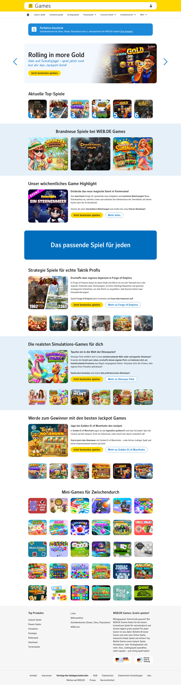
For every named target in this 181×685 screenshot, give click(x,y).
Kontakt (33, 675)
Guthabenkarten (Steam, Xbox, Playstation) (90, 622)
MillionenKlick (77, 618)
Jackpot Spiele (39, 15)
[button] (151, 6)
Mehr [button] (142, 15)
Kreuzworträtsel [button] (107, 15)
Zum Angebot (126, 31)
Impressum (47, 675)
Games (43, 6)
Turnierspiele (34, 646)
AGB (95, 675)
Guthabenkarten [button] (127, 15)
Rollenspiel (33, 637)
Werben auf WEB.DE (76, 680)
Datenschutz (107, 675)
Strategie (32, 633)
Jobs (149, 675)
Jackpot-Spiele (34, 619)
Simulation (33, 628)
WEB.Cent (75, 627)
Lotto (73, 613)
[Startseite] (28, 15)
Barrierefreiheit (107, 680)
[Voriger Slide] (15, 61)
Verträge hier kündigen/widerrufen (72, 675)
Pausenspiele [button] (88, 15)
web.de (30, 6)
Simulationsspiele (56, 15)
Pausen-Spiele (34, 624)
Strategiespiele (73, 15)
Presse (93, 680)
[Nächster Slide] (166, 61)
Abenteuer (33, 642)
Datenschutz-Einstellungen (130, 675)
